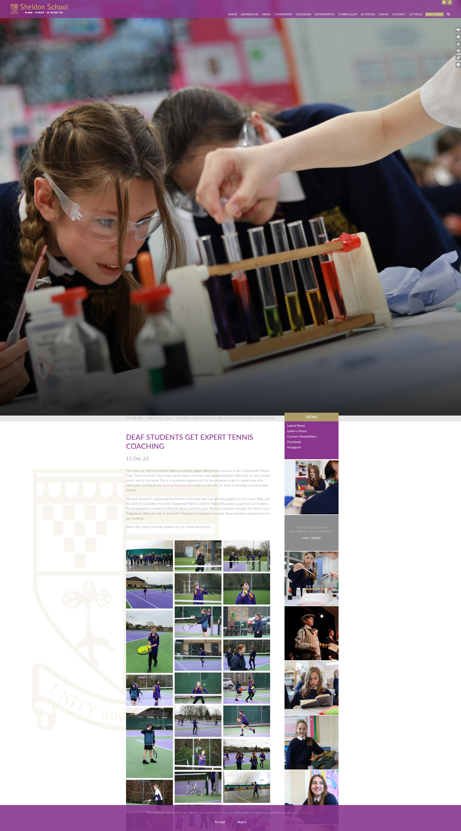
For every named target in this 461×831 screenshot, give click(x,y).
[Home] (39, 9)
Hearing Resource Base (178, 485)
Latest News (183, 418)
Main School (154, 418)
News (168, 418)
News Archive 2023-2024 (208, 418)
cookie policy (305, 812)
